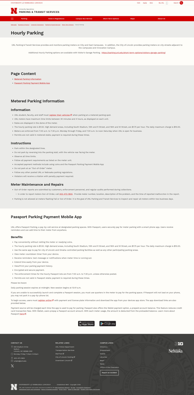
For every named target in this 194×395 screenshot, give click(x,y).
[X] (12, 365)
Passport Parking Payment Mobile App (32, 83)
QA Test (73, 387)
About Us (161, 19)
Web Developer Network (62, 387)
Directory (103, 347)
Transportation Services (64, 350)
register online (45, 300)
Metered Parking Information (27, 79)
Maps (132, 19)
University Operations (26, 9)
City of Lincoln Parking (64, 357)
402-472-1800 (66, 194)
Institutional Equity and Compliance (29, 389)
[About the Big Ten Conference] (179, 343)
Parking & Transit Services (39, 11)
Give (151, 3)
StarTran (58, 354)
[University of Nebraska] (176, 351)
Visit (138, 3)
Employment (105, 350)
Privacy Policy (63, 389)
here (22, 314)
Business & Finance (23, 24)
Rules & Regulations (56, 19)
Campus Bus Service (84, 19)
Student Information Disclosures (90, 389)
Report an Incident (109, 373)
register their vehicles (59, 115)
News (102, 364)
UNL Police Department (64, 347)
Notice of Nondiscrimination (49, 389)
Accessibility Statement (83, 387)
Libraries (103, 357)
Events (102, 354)
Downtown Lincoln (62, 360)
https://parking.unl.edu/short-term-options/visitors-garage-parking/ (134, 53)
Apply (145, 3)
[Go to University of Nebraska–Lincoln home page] (14, 11)
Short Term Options (111, 19)
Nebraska (14, 24)
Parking (24, 19)
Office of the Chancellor (109, 367)
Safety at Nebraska (74, 389)
